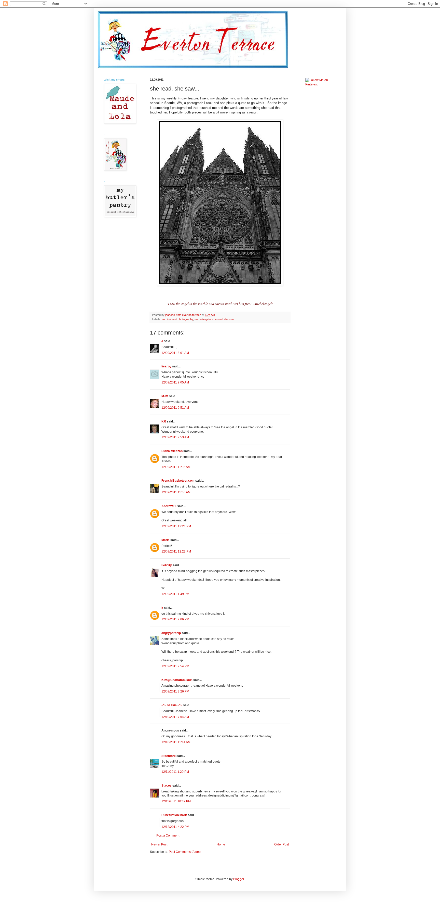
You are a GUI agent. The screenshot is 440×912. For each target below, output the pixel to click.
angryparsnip (171, 633)
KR (163, 421)
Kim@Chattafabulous (177, 680)
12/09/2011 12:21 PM (176, 526)
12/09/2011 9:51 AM (175, 407)
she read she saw (223, 319)
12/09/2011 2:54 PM (175, 666)
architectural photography (177, 319)
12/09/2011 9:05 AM (175, 382)
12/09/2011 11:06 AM (175, 467)
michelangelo (203, 319)
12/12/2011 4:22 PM (175, 827)
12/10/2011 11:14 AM (175, 742)
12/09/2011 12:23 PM (176, 551)
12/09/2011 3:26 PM (175, 691)
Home (221, 844)
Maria (165, 540)
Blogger (238, 879)
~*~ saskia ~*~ (171, 705)
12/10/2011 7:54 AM (175, 717)
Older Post (281, 844)
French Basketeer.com (178, 480)
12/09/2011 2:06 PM (175, 619)
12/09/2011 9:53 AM (175, 437)
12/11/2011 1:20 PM (175, 772)
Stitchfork (168, 756)
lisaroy (166, 366)
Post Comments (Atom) (185, 852)
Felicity (166, 565)
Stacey (166, 785)
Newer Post (159, 844)
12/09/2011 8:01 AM (175, 353)
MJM (164, 396)
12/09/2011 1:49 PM (175, 594)
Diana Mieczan (172, 451)
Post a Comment (167, 835)
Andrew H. (168, 506)
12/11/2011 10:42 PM (176, 801)
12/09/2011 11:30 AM (175, 492)
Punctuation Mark (174, 815)
